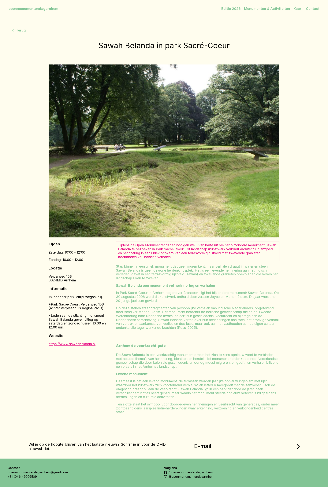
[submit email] (298, 446)
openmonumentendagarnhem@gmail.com (38, 472)
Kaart (298, 9)
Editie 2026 (231, 9)
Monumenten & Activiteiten (267, 9)
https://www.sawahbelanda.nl (72, 344)
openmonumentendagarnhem (33, 9)
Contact (312, 9)
